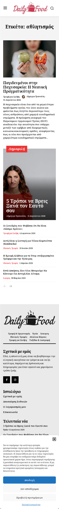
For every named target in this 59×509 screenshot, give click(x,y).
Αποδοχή (29, 480)
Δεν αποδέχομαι (29, 488)
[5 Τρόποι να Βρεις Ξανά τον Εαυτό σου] (29, 184)
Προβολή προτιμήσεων (29, 497)
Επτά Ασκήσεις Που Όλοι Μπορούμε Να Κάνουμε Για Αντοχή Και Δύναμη (25, 272)
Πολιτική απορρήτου (31, 504)
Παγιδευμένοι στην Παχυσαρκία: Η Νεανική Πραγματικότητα (25, 87)
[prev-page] (5, 286)
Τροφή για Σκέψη (11, 96)
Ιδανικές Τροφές (10, 248)
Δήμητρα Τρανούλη (35, 96)
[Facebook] (6, 379)
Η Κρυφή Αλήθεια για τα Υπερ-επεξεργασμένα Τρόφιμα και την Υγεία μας (28, 257)
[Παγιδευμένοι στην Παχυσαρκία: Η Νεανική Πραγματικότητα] (29, 59)
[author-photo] (24, 96)
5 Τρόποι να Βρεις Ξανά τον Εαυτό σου (27, 206)
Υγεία (5, 430)
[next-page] (10, 286)
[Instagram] (15, 379)
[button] (54, 439)
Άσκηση (6, 278)
